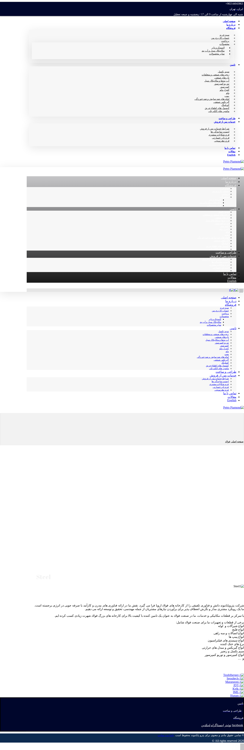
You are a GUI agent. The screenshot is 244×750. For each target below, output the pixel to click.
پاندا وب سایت (166, 735)
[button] (237, 725)
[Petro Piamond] (233, 161)
